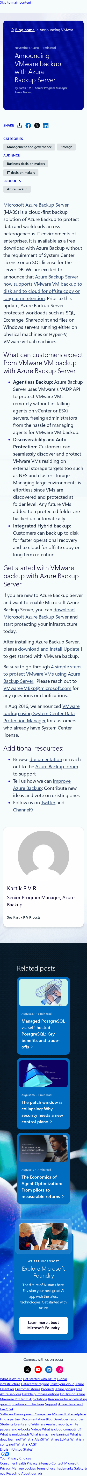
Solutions (40, 1399)
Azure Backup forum (56, 767)
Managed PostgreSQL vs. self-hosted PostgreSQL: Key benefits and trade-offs (43, 1033)
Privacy (6, 1468)
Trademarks (64, 1468)
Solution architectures (28, 1404)
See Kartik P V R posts (23, 917)
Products (47, 1389)
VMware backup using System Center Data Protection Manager (41, 713)
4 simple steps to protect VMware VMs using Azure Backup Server (42, 674)
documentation (45, 759)
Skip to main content (15, 2)
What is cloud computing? (61, 1429)
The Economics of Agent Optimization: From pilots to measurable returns (42, 1186)
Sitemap (44, 1463)
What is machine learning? (49, 1434)
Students (6, 1424)
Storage (66, 147)
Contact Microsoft (65, 1463)
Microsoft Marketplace (69, 1414)
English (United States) (16, 1449)
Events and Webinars (29, 1424)
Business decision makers (26, 164)
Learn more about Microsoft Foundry (43, 1325)
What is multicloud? (14, 1434)
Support (51, 1404)
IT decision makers (21, 172)
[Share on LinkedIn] (46, 125)
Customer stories (27, 1389)
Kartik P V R (26, 88)
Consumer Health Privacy (18, 1463)
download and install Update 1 (50, 649)
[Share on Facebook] (28, 125)
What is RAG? (26, 1444)
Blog (49, 1419)
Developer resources (68, 1419)
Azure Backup (17, 189)
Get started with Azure (39, 1379)
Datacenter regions (35, 1384)
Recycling (13, 1473)
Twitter (48, 802)
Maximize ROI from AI (16, 1399)
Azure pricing (65, 1389)
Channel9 (23, 810)
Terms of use (46, 1468)
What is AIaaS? (33, 1439)
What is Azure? (11, 1379)
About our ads (32, 1473)
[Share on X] (37, 125)
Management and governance (29, 147)
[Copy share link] (19, 125)
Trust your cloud (62, 1384)
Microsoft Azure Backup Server (36, 205)
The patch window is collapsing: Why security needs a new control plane (42, 1112)
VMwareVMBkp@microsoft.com (37, 688)
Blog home (25, 30)
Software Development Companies (25, 1414)
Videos (36, 1429)
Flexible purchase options (40, 1394)
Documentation (33, 1419)
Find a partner (10, 1419)
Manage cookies (24, 1468)
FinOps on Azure (72, 1394)
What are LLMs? (57, 1439)
